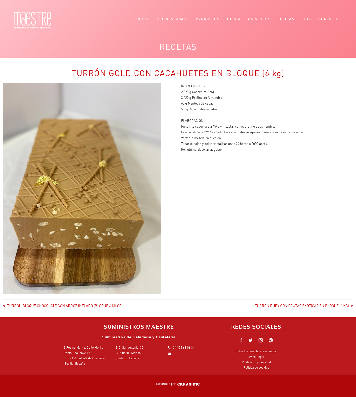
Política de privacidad (256, 362)
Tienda (234, 19)
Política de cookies (256, 367)
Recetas (286, 19)
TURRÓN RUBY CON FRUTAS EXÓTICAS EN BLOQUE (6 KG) (302, 305)
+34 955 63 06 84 (182, 347)
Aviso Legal (256, 357)
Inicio (142, 19)
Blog (306, 19)
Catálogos (259, 19)
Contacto (328, 19)
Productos (208, 19)
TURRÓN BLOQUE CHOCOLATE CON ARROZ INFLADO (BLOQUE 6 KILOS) (64, 305)
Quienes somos (172, 19)
